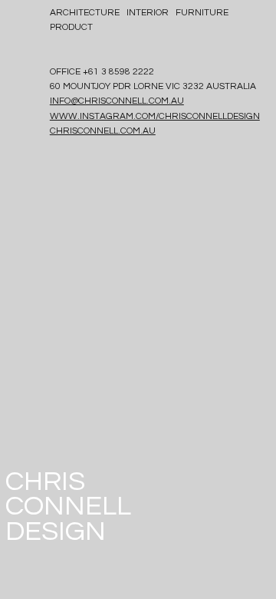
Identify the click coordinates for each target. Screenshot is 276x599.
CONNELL (68, 506)
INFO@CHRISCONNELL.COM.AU (117, 101)
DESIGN (55, 531)
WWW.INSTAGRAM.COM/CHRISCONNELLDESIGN (155, 116)
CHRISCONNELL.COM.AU (103, 131)
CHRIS (45, 481)
